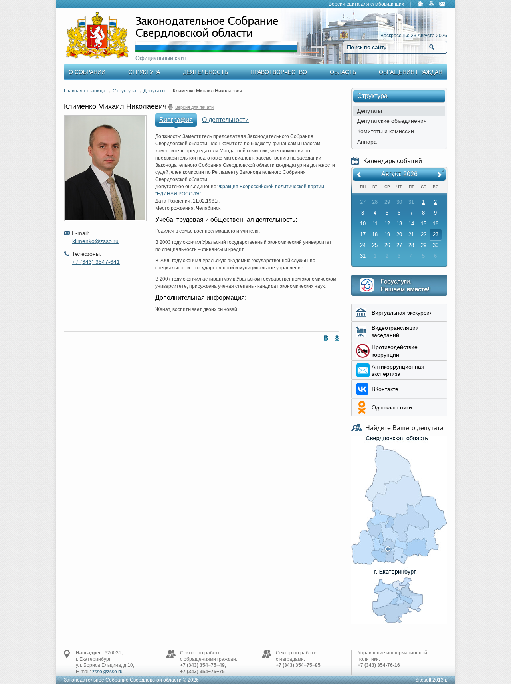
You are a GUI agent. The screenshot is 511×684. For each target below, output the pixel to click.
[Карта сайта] (432, 4)
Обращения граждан (410, 72)
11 (375, 224)
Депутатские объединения (392, 121)
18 (375, 234)
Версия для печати (194, 107)
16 (435, 224)
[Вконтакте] (324, 339)
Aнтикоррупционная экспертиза (398, 370)
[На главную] (421, 4)
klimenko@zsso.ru (95, 241)
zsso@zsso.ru (107, 671)
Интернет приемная (399, 285)
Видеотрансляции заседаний (395, 331)
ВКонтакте (385, 389)
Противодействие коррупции (395, 350)
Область (343, 72)
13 (399, 224)
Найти (432, 47)
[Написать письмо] (442, 4)
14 (411, 224)
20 (399, 234)
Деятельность (205, 72)
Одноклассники (392, 407)
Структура (144, 72)
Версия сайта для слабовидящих (366, 4)
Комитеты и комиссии (385, 131)
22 (423, 234)
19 (387, 234)
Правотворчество (278, 72)
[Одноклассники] (335, 339)
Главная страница (84, 91)
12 (387, 224)
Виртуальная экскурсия (402, 312)
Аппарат (368, 141)
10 (363, 224)
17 (363, 234)
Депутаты (154, 91)
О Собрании (87, 72)
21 (411, 234)
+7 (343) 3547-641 (96, 262)
